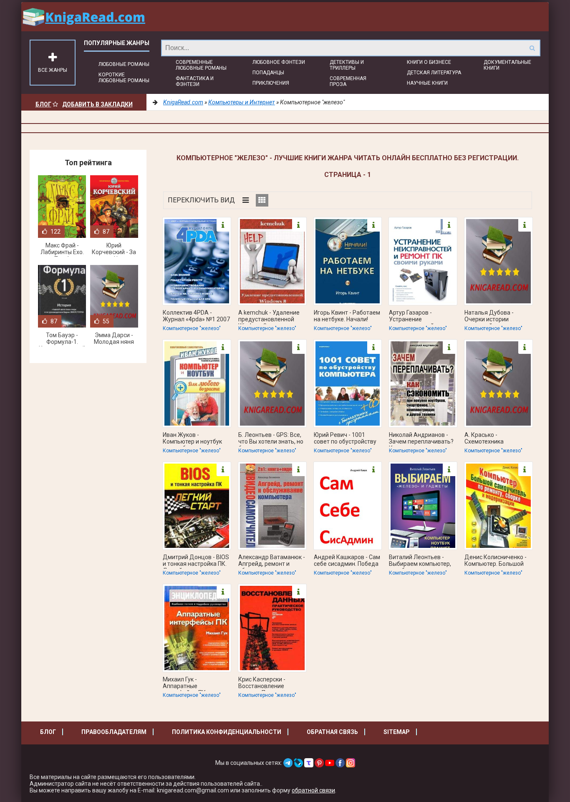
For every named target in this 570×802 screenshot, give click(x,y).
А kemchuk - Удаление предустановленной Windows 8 (269, 316)
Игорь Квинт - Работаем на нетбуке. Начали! (347, 316)
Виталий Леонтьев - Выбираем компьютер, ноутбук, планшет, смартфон (420, 561)
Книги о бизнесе (429, 62)
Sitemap (396, 732)
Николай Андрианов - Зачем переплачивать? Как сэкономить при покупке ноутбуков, (421, 438)
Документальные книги (507, 65)
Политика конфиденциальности (226, 732)
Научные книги (427, 83)
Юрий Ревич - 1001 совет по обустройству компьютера (345, 438)
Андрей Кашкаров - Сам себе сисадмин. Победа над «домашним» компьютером (347, 561)
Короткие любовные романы (123, 77)
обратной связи (313, 790)
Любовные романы (123, 64)
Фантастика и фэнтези (195, 81)
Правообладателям (113, 732)
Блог (43, 104)
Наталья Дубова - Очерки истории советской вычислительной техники (489, 316)
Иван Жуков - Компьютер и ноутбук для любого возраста (192, 438)
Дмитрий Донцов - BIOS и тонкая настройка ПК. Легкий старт (196, 561)
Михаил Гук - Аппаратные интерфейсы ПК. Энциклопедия (185, 683)
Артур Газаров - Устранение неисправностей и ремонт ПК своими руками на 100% (414, 316)
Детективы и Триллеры (347, 65)
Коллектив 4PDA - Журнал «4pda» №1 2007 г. (196, 316)
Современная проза (348, 81)
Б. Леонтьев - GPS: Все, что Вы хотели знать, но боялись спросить (270, 438)
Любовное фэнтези (278, 62)
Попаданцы (268, 73)
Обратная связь (332, 732)
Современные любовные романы (201, 65)
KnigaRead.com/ (83, 16)
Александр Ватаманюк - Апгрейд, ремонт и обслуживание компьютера (271, 561)
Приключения (270, 83)
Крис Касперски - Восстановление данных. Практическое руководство (269, 683)
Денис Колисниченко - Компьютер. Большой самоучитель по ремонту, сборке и (495, 561)
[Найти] (532, 48)
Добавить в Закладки (97, 104)
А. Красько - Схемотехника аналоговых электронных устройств (497, 438)
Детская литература (434, 73)
